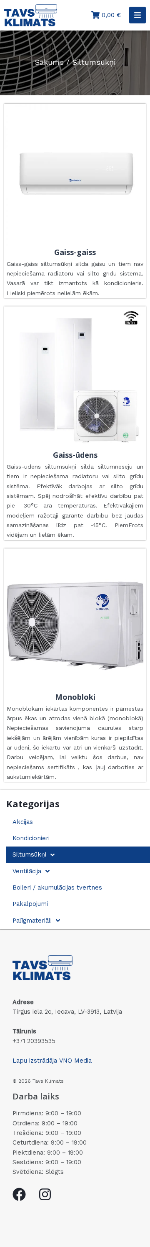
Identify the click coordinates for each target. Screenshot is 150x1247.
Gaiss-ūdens (75, 455)
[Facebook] (19, 1194)
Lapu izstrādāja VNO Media (52, 1060)
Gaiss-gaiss (75, 252)
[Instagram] (45, 1194)
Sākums (49, 62)
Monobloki (75, 697)
